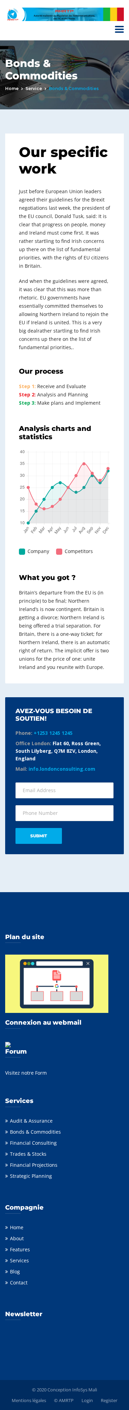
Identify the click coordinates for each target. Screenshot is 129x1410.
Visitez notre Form (26, 1072)
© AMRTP (64, 1400)
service (33, 88)
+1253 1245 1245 (53, 733)
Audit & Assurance (31, 1120)
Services (19, 1260)
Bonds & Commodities (35, 1131)
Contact (19, 1282)
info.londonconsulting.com (62, 769)
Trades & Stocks (28, 1154)
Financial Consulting (33, 1143)
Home (12, 88)
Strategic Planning (31, 1176)
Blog (15, 1271)
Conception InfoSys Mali (72, 1390)
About (17, 1238)
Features (20, 1249)
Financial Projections (33, 1165)
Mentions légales (29, 1400)
